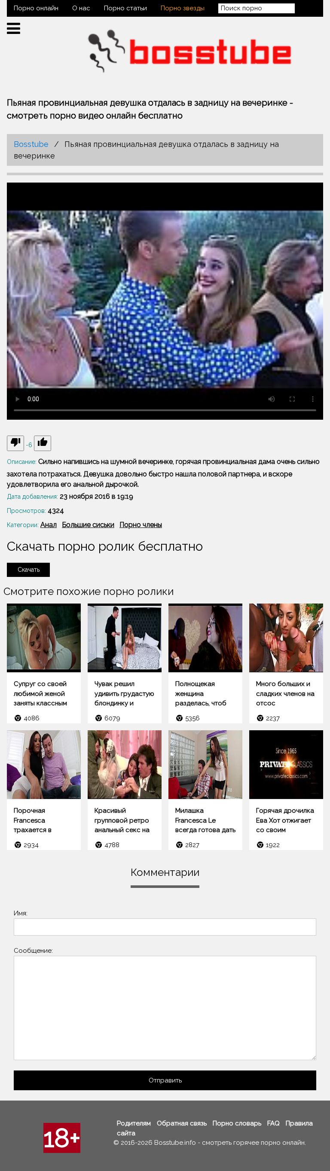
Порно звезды (183, 8)
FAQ (273, 1123)
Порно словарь (237, 1123)
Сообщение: (33, 950)
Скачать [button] (29, 569)
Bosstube (31, 144)
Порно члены (140, 525)
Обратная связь (182, 1123)
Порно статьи (125, 8)
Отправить (165, 1080)
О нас (81, 8)
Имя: (21, 913)
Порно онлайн (36, 8)
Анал (48, 525)
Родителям (134, 1123)
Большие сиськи (88, 525)
